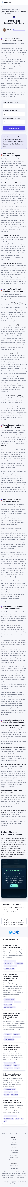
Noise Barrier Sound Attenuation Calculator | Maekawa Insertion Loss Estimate (10, 977)
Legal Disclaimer (14, 1157)
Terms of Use (14, 1168)
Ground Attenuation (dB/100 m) (11, 118)
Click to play (14, 885)
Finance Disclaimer (14, 1160)
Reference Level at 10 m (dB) (11, 102)
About (14, 1139)
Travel (7, 6)
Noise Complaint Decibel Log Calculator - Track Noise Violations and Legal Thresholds (11, 1016)
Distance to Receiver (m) (10, 110)
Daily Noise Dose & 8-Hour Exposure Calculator (11, 946)
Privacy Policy (14, 1165)
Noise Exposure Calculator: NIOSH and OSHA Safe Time (12, 1075)
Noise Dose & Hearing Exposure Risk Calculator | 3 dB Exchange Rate (11, 1047)
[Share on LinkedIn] (17, 932)
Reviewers (14, 1144)
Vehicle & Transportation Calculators (11, 9)
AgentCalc (8, 2)
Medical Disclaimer (14, 1155)
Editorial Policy (14, 1150)
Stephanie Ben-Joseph (19, 29)
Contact (14, 1142)
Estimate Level (14, 128)
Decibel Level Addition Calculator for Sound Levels (12, 1101)
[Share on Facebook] (14, 932)
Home (2, 6)
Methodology (14, 1152)
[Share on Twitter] (10, 932)
